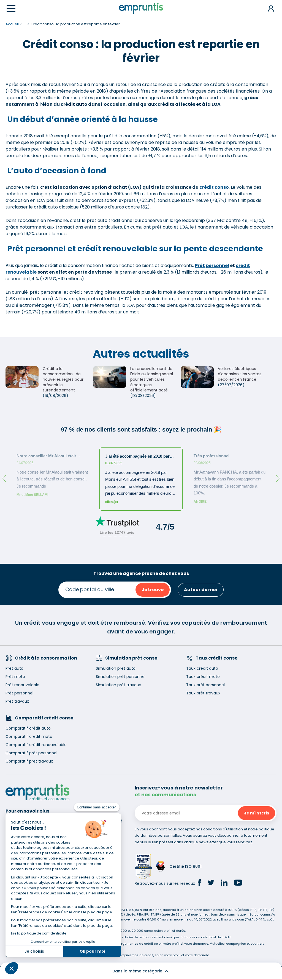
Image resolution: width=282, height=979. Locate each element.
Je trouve (153, 589)
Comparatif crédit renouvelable (36, 744)
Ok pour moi (92, 951)
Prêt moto (15, 676)
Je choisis (34, 951)
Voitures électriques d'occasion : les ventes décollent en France (239, 374)
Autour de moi (200, 589)
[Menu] (11, 8)
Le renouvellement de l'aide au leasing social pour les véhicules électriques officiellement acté (151, 379)
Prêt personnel (212, 265)
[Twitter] (211, 883)
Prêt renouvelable (22, 685)
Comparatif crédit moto (29, 736)
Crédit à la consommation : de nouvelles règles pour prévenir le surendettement (63, 379)
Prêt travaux (17, 701)
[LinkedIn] (224, 884)
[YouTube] (238, 883)
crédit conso (214, 187)
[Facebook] (199, 883)
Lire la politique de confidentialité (38, 933)
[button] (11, 968)
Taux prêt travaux (203, 693)
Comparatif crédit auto (28, 728)
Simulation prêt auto (115, 668)
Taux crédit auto (202, 668)
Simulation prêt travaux (118, 685)
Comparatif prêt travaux (29, 761)
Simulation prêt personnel (120, 676)
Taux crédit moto (203, 676)
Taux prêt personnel (205, 685)
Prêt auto (14, 668)
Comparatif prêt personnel (31, 753)
